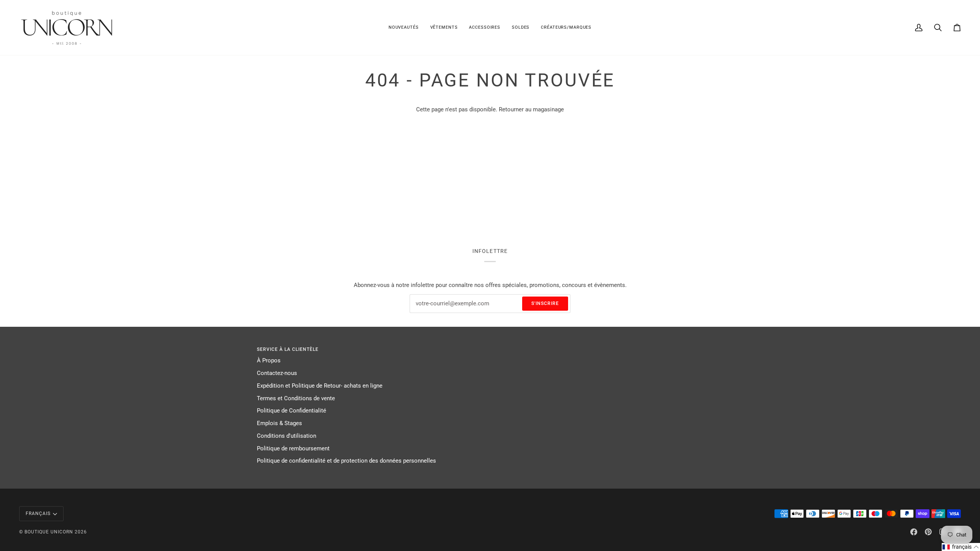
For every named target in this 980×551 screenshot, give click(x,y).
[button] (444, 27)
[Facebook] (913, 531)
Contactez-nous (277, 373)
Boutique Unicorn (48, 532)
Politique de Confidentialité (291, 411)
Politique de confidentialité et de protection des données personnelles (346, 461)
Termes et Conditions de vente (296, 398)
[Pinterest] (928, 531)
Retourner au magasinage (531, 109)
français (38, 513)
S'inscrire (545, 303)
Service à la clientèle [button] (287, 349)
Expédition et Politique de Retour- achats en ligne (319, 386)
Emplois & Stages (279, 423)
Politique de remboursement (293, 448)
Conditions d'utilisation (286, 436)
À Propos (269, 360)
